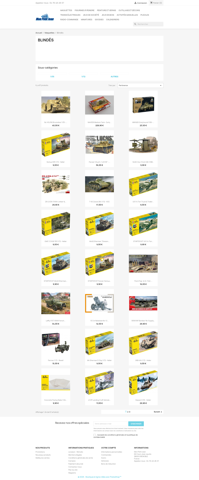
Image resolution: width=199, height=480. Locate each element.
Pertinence (140, 85)
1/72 (83, 76)
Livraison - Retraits (75, 452)
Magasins (72, 473)
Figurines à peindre (84, 10)
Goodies (99, 19)
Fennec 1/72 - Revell (55, 360)
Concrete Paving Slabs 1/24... (55, 400)
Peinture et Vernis (106, 10)
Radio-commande (69, 19)
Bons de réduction (108, 464)
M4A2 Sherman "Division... (99, 241)
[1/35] (52, 73)
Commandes (106, 455)
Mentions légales (75, 455)
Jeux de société (91, 15)
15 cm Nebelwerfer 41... (99, 321)
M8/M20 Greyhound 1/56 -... (143, 122)
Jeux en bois (108, 15)
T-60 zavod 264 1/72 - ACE (99, 202)
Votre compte (108, 448)
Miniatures (86, 19)
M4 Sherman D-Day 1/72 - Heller (99, 360)
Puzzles (144, 15)
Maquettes (66, 10)
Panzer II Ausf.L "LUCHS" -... (99, 162)
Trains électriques (70, 15)
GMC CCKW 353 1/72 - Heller (56, 241)
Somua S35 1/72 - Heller (56, 162)
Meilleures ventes (43, 458)
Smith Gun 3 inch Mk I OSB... (143, 162)
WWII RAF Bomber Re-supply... (143, 321)
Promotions (40, 452)
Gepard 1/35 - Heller (143, 400)
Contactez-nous (75, 467)
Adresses (105, 461)
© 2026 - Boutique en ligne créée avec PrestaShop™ (99, 477)
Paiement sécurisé (75, 464)
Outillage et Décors (129, 10)
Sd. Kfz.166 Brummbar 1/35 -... (55, 122)
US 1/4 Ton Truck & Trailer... (143, 202)
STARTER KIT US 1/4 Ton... (143, 241)
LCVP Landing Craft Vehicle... (99, 400)
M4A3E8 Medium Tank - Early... (99, 122)
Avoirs (103, 458)
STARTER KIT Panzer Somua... (99, 281)
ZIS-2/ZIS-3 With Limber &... (55, 202)
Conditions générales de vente (80, 458)
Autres (114, 76)
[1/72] (83, 73)
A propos (72, 461)
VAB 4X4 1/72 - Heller (143, 360)
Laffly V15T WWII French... (56, 321)
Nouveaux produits (43, 455)
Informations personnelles (111, 452)
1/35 (52, 76)
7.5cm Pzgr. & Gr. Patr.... (143, 281)
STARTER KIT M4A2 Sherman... (55, 281)
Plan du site (73, 470)
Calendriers (112, 19)
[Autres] (114, 73)
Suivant (158, 412)
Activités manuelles (127, 15)
